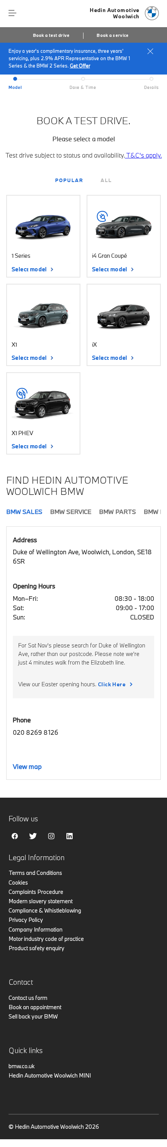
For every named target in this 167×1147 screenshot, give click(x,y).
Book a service (113, 35)
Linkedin (69, 836)
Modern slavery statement (41, 901)
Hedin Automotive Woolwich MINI (50, 1075)
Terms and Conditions (35, 872)
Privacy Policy (26, 919)
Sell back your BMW (33, 1016)
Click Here (111, 684)
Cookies (18, 882)
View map (27, 766)
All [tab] (106, 180)
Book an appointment (35, 1007)
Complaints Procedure (36, 891)
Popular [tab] (69, 180)
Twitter (33, 836)
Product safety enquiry (36, 948)
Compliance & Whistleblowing (45, 910)
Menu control (12, 13)
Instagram (51, 836)
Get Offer (80, 65)
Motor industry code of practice (46, 938)
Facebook (15, 836)
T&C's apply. (143, 155)
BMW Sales (24, 511)
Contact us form (28, 997)
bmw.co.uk (22, 1066)
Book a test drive (51, 35)
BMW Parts (117, 511)
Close (150, 51)
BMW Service (70, 511)
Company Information (36, 929)
